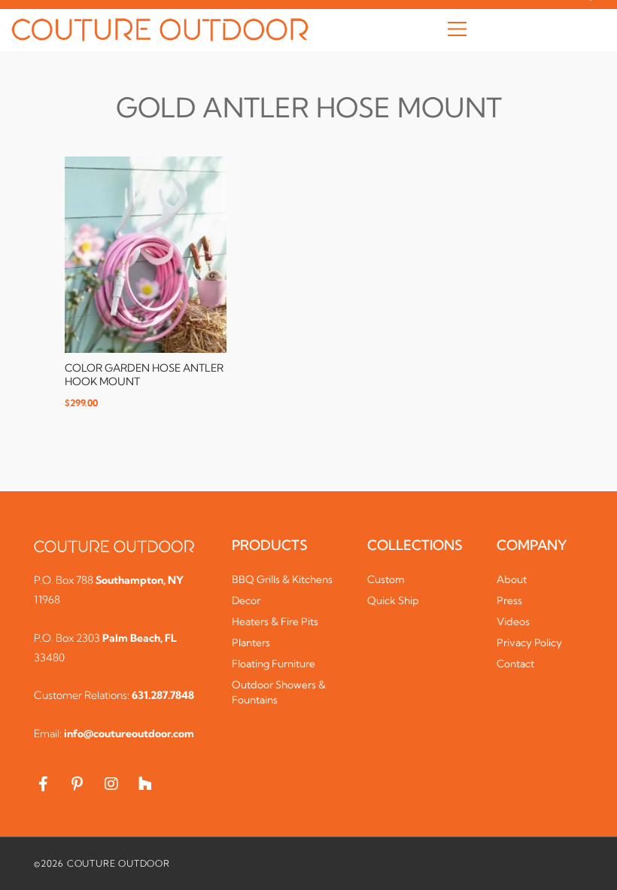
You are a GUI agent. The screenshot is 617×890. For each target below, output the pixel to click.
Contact (515, 664)
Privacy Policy (529, 642)
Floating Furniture (273, 664)
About (512, 579)
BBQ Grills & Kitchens (282, 579)
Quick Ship (393, 600)
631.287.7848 (163, 695)
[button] (457, 30)
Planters (251, 642)
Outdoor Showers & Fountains (279, 692)
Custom (386, 579)
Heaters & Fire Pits (275, 621)
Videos (513, 621)
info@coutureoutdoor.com (129, 733)
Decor (246, 600)
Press (509, 600)
